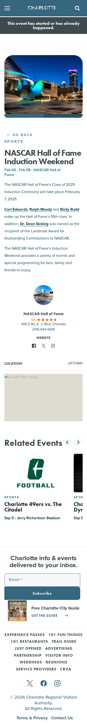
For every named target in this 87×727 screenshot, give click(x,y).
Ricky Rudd (69, 209)
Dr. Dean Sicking (34, 224)
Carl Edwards (16, 209)
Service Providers (36, 669)
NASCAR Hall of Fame (43, 313)
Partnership (28, 656)
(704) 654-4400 (43, 329)
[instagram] (57, 684)
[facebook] (43, 684)
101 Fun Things (65, 635)
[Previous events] (67, 442)
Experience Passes (25, 635)
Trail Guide (64, 642)
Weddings (31, 662)
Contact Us (62, 718)
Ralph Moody (40, 209)
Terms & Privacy (32, 718)
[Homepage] (42, 8)
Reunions (56, 662)
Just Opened (28, 649)
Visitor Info (59, 656)
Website (43, 337)
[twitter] (29, 684)
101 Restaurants (29, 642)
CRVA (65, 669)
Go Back (22, 134)
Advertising (58, 649)
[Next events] (78, 442)
